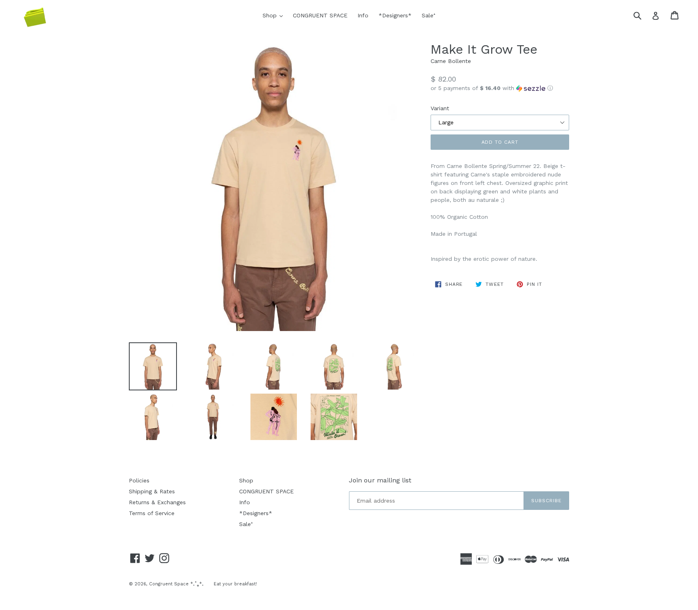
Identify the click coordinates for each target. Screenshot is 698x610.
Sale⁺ (428, 15)
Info (362, 15)
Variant (440, 108)
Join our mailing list (380, 480)
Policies (139, 480)
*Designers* (395, 15)
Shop (275, 15)
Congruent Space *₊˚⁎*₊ (176, 584)
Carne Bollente (451, 61)
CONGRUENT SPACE (320, 15)
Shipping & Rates (152, 491)
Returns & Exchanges (157, 502)
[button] (500, 88)
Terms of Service (151, 513)
